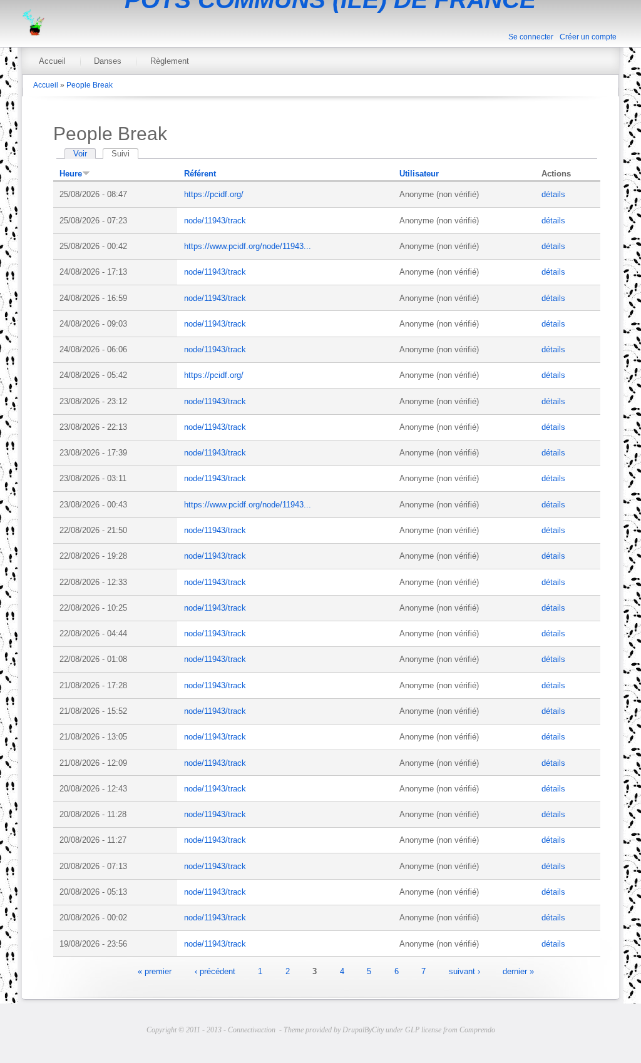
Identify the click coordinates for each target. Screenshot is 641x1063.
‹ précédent (215, 970)
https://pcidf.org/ (214, 194)
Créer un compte (588, 37)
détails (553, 194)
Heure (70, 173)
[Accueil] (33, 33)
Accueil (52, 61)
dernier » (518, 970)
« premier (155, 970)
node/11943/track (215, 220)
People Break (89, 85)
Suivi (124, 153)
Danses (107, 61)
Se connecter (530, 37)
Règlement (169, 61)
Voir (80, 153)
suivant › (464, 970)
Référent (200, 173)
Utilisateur (419, 173)
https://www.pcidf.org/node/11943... (247, 246)
